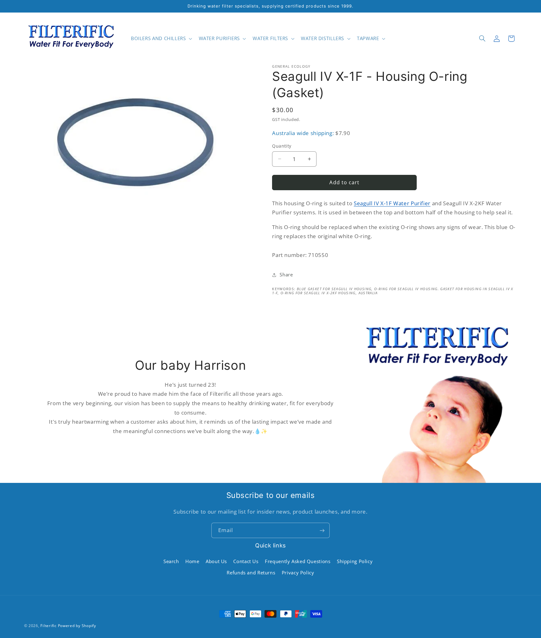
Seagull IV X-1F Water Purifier (392, 203)
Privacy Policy (298, 572)
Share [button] (286, 274)
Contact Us (245, 561)
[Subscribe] (322, 530)
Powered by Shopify (77, 625)
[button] (161, 38)
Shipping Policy (355, 561)
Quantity (281, 146)
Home (192, 561)
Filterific (48, 625)
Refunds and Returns (251, 572)
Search (171, 561)
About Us (216, 561)
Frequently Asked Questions (297, 561)
